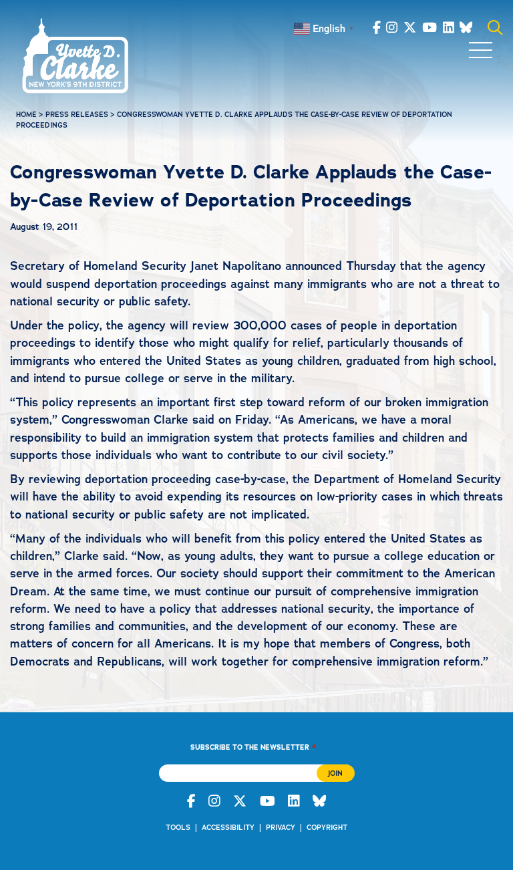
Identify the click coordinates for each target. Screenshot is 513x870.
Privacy (280, 827)
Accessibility (228, 827)
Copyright (327, 827)
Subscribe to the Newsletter (253, 746)
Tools (178, 827)
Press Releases (76, 114)
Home (26, 114)
